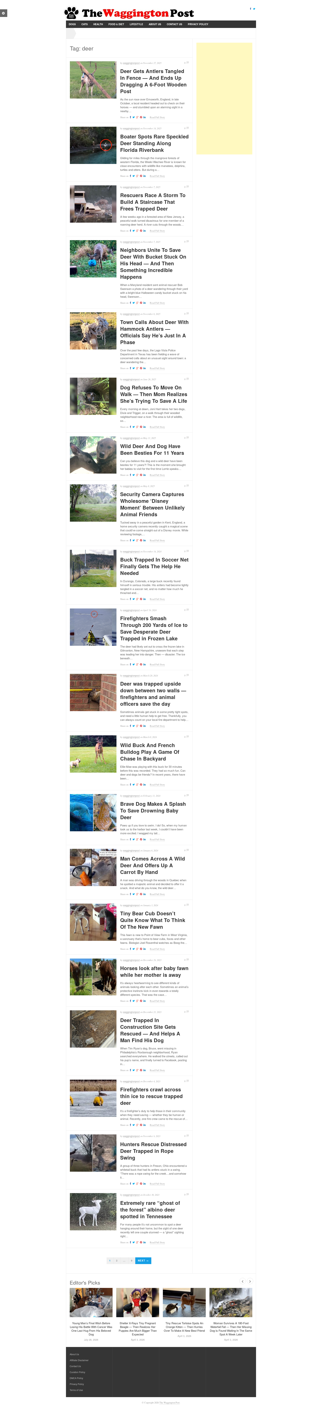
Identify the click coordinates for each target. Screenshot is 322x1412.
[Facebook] (250, 8)
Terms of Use (76, 1390)
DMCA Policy (76, 1378)
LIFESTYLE (136, 24)
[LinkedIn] (144, 117)
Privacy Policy (198, 24)
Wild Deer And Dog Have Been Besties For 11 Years (152, 449)
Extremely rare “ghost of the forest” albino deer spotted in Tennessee (150, 1209)
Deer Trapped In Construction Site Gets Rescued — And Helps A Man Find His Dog (150, 1030)
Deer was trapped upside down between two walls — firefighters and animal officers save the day (153, 693)
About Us (155, 24)
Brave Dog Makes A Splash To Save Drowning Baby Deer (153, 810)
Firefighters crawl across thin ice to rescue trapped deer (151, 1096)
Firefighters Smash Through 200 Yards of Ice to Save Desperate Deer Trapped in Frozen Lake (154, 628)
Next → (143, 1260)
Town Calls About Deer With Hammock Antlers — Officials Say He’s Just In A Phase (154, 332)
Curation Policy (77, 1372)
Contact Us (174, 24)
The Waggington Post (169, 1402)
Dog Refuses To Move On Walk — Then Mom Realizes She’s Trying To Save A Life (153, 394)
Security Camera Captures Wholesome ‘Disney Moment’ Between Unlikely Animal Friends (152, 504)
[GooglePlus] (136, 117)
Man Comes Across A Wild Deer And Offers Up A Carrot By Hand (152, 865)
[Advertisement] (224, 98)
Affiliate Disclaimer (79, 1360)
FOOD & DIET (116, 24)
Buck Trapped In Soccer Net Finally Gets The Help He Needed (154, 566)
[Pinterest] (140, 117)
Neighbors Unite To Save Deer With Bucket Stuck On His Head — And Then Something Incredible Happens (153, 263)
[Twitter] (254, 8)
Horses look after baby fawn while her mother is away (154, 971)
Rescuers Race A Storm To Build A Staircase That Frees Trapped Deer (153, 202)
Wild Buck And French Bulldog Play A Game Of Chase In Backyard (149, 751)
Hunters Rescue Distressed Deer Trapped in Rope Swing (153, 1151)
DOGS (72, 24)
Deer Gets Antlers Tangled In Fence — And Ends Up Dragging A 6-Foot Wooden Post (153, 81)
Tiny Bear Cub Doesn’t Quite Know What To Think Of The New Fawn (152, 920)
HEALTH (98, 24)
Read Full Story (157, 117)
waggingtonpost (131, 63)
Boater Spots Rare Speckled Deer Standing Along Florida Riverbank (154, 143)
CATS (84, 24)
